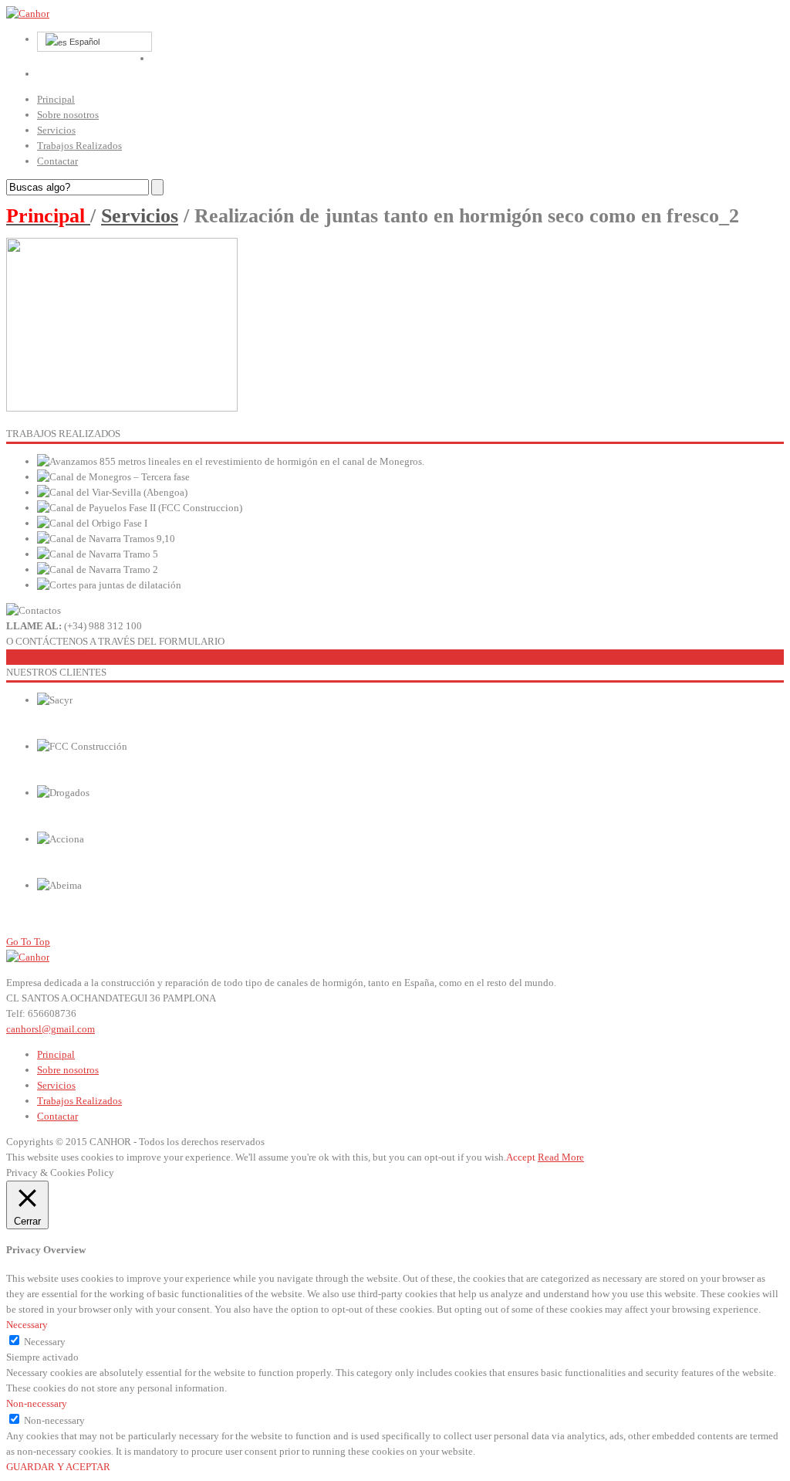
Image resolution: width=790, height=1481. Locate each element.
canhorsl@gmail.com (50, 1029)
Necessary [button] (27, 1324)
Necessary (45, 1341)
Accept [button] (520, 1157)
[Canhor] (27, 13)
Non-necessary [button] (36, 1403)
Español (83, 41)
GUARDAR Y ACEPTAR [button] (58, 1467)
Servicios (56, 130)
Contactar (57, 161)
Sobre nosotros (68, 114)
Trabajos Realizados (79, 145)
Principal (56, 99)
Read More (561, 1157)
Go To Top (28, 941)
